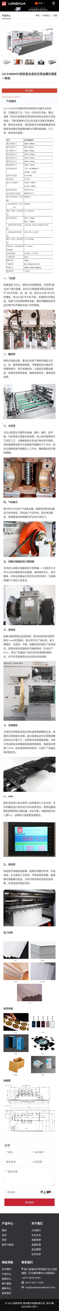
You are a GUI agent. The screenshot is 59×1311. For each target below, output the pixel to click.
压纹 (4, 1235)
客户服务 (6, 1283)
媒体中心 (6, 1288)
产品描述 (11, 101)
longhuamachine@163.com (40, 1287)
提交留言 (29, 1202)
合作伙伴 (36, 1254)
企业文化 (36, 1235)
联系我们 (6, 1293)
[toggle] (53, 3)
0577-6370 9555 (31, 1277)
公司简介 (36, 1230)
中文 (41, 3)
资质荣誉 (36, 1239)
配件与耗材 (8, 1244)
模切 (4, 1230)
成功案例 (36, 1249)
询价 (31, 90)
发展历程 (36, 1244)
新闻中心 (6, 1278)
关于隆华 (6, 1269)
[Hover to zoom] (29, 41)
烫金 (4, 1239)
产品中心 (6, 1273)
